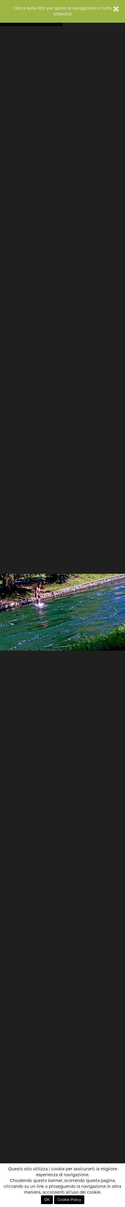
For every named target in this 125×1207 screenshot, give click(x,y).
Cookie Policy (69, 1199)
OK (47, 1199)
